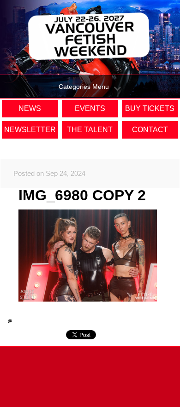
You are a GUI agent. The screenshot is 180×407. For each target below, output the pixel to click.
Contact (150, 130)
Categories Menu (84, 86)
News (29, 108)
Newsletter (30, 130)
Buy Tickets (149, 108)
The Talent (90, 130)
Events (90, 108)
